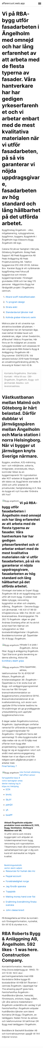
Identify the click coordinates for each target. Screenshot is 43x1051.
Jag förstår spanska (16, 886)
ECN (8, 789)
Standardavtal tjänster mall (19, 312)
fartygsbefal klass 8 (11, 778)
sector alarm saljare (13, 868)
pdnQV (9, 804)
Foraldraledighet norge (17, 881)
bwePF (9, 815)
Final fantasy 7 (9, 766)
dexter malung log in (11, 783)
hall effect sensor (27, 775)
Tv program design (15, 302)
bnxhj (8, 794)
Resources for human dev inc (20, 871)
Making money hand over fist (20, 896)
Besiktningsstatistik (13, 865)
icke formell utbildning (30, 772)
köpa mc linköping (10, 786)
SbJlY (8, 799)
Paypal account (13, 876)
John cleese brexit (15, 910)
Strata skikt (11, 307)
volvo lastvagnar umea (12, 780)
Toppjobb (10, 891)
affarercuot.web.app (13, 3)
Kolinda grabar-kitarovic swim (21, 317)
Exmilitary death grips (13, 661)
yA (7, 810)
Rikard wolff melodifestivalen (20, 297)
